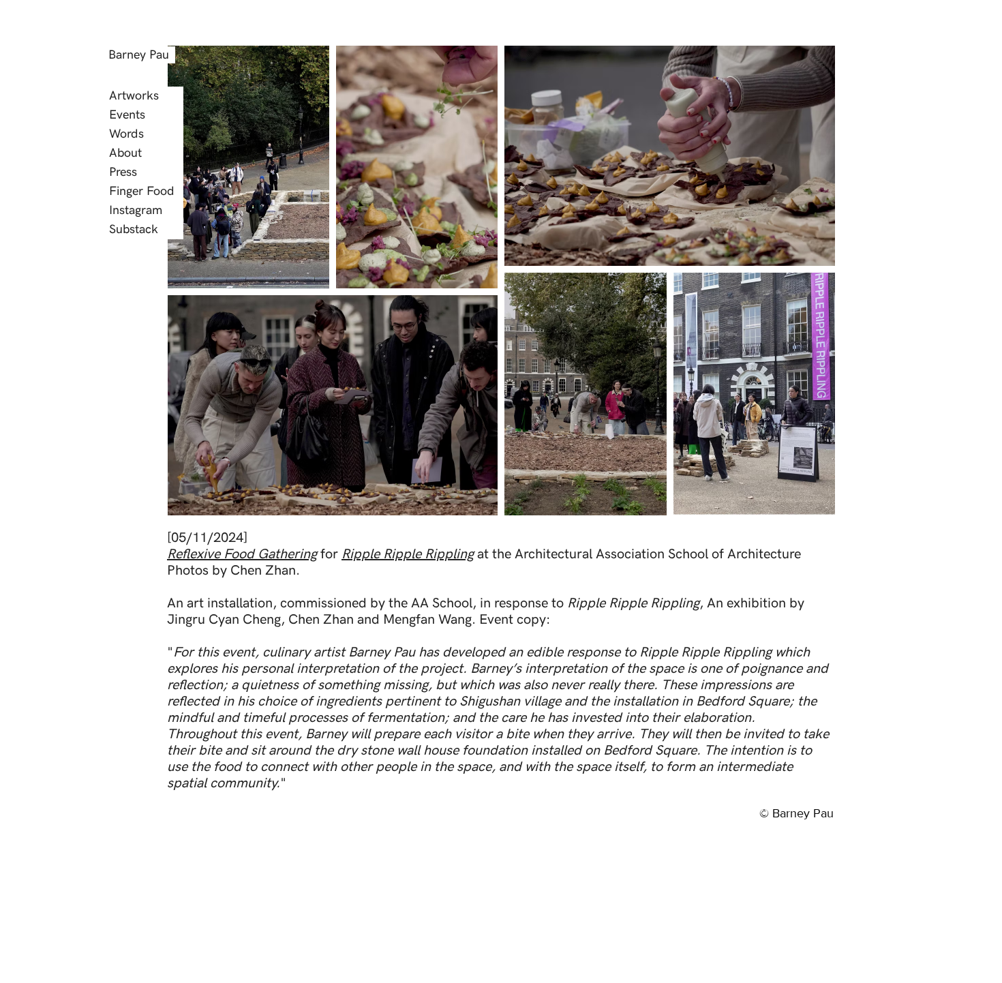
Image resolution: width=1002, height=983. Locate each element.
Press (123, 172)
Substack (133, 229)
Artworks (134, 96)
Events (127, 115)
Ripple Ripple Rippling (407, 554)
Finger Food (141, 191)
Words (126, 134)
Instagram (135, 210)
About (125, 153)
